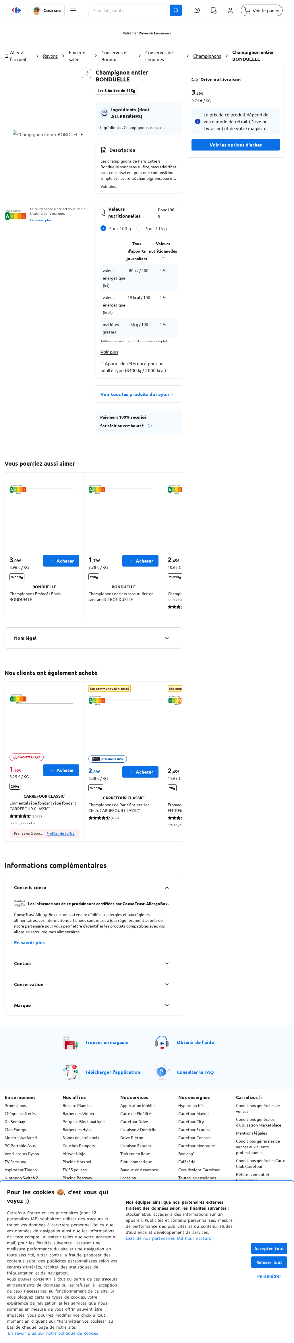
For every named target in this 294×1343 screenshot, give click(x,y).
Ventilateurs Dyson (22, 1153)
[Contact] (167, 963)
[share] (86, 73)
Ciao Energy (15, 1129)
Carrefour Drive (134, 1121)
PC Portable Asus (20, 1145)
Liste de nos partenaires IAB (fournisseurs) (169, 1238)
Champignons (207, 55)
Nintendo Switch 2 (21, 1177)
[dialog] (147, 1262)
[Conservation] (167, 984)
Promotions (15, 1105)
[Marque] (167, 1005)
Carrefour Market (193, 1113)
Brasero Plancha (77, 1105)
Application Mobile (137, 1105)
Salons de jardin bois (81, 1137)
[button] (73, 10)
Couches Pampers (79, 1145)
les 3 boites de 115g (116, 90)
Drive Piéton (131, 1137)
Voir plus (108, 186)
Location (128, 1177)
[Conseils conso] (167, 887)
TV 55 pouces (75, 1169)
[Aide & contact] (197, 10)
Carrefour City (191, 1121)
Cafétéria (186, 1161)
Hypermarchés (191, 1105)
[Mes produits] (214, 10)
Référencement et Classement (253, 1177)
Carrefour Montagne (196, 1145)
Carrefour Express (194, 1129)
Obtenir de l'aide (195, 1042)
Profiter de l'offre (61, 833)
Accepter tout (269, 1248)
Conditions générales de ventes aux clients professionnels (258, 1146)
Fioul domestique (136, 1161)
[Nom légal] (167, 638)
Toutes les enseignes (197, 1177)
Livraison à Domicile (138, 1129)
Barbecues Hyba (77, 1129)
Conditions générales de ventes (258, 1108)
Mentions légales (251, 1132)
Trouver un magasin (106, 1042)
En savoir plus (40, 220)
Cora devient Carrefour (199, 1169)
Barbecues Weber (78, 1113)
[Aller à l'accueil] (16, 10)
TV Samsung (15, 1161)
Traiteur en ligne (135, 1153)
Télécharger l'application (112, 1072)
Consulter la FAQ (195, 1072)
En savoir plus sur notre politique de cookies (53, 1333)
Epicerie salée (77, 55)
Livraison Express (135, 1145)
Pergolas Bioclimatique (84, 1121)
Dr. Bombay (15, 1121)
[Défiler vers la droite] (175, 545)
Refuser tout (269, 1262)
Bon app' (186, 1153)
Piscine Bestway (77, 1177)
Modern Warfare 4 (21, 1137)
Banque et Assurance (139, 1169)
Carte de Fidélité (135, 1113)
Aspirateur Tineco (21, 1169)
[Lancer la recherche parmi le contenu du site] (176, 10)
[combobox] (135, 10)
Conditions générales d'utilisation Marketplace (258, 1121)
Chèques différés (20, 1113)
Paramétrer (269, 1276)
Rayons (50, 55)
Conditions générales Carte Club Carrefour (260, 1163)
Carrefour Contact (194, 1137)
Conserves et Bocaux (114, 55)
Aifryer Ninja (74, 1153)
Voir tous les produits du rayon (134, 394)
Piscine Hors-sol (77, 1161)
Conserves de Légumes (159, 55)
